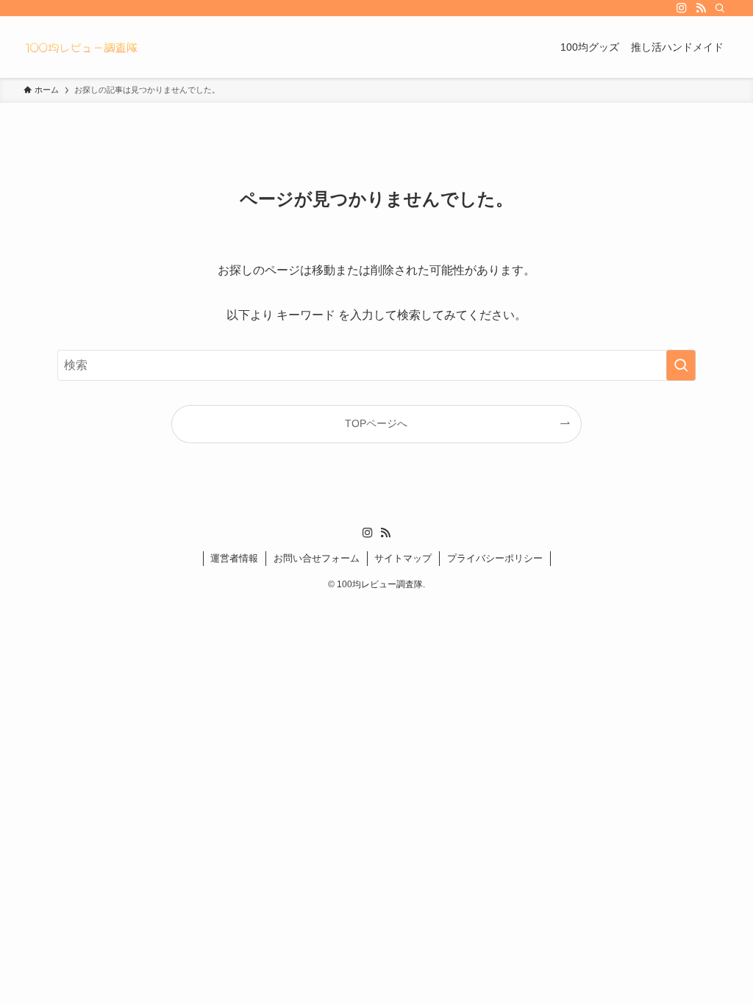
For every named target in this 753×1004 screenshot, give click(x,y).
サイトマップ (403, 558)
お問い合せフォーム (317, 558)
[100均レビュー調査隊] (81, 47)
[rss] (700, 8)
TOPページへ (376, 423)
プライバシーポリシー (495, 558)
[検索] (719, 8)
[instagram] (681, 8)
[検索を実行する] (681, 365)
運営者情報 (234, 558)
